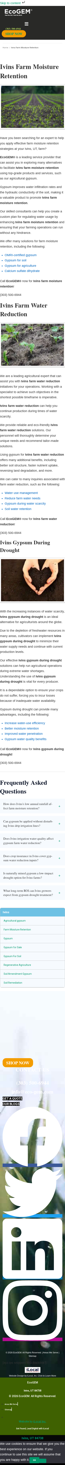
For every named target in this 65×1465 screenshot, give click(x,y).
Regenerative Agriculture (17, 965)
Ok (34, 1460)
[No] (42, 1461)
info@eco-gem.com (32, 1091)
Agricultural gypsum (15, 920)
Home (5, 48)
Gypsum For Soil (12, 956)
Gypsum (8, 938)
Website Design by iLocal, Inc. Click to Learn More (32, 1376)
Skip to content (10, 3)
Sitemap (32, 1356)
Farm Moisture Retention (17, 929)
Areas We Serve (50, 1352)
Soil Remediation (13, 982)
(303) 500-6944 (32, 1082)
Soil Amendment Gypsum (18, 973)
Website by (32, 1421)
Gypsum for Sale (13, 947)
